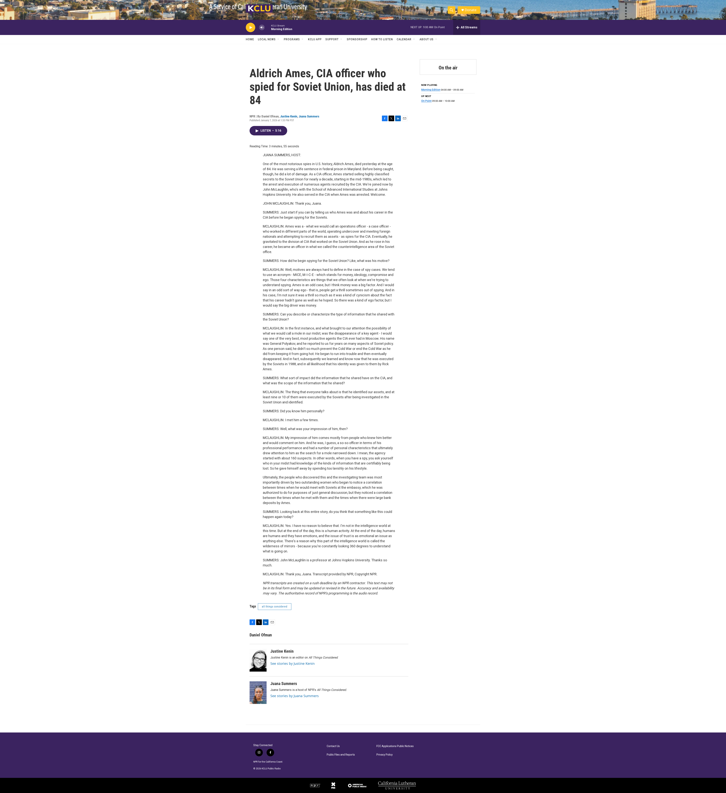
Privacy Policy (384, 754)
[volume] (262, 27)
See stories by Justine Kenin (292, 663)
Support (332, 39)
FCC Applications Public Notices (395, 746)
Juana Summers (309, 116)
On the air (448, 68)
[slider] (267, 27)
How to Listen (382, 39)
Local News (267, 39)
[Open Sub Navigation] (278, 39)
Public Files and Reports (341, 754)
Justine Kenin (288, 116)
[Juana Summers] (258, 692)
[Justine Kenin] (258, 660)
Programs (292, 39)
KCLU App (315, 39)
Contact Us (333, 746)
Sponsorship (357, 39)
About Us (427, 39)
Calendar (404, 39)
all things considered (274, 606)
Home (250, 39)
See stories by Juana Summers (294, 696)
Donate (470, 10)
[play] (250, 27)
